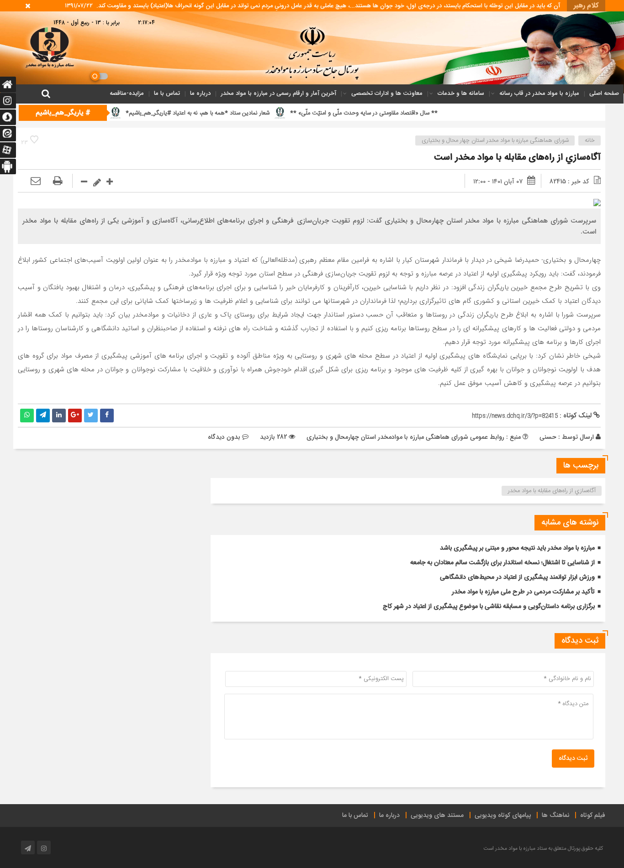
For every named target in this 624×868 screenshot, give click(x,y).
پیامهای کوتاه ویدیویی (503, 815)
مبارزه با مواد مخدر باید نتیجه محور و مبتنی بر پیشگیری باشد (517, 548)
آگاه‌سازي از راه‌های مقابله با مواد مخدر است (517, 157)
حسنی (547, 437)
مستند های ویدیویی (437, 815)
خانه (590, 140)
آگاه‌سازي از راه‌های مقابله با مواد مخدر (552, 491)
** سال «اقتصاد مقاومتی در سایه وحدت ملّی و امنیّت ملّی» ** (399, 113)
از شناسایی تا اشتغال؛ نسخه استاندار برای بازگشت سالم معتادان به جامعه (502, 562)
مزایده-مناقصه (127, 93)
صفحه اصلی (604, 93)
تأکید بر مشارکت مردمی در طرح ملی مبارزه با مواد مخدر (523, 592)
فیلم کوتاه (592, 815)
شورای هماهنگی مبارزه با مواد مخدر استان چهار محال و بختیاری (495, 140)
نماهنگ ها (555, 815)
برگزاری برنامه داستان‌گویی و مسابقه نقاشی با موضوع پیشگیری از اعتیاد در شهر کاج (489, 606)
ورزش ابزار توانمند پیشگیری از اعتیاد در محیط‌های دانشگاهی (517, 577)
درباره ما (200, 93)
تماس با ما (167, 93)
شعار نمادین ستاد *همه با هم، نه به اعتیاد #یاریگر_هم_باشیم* (233, 113)
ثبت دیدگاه (573, 758)
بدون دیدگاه (224, 437)
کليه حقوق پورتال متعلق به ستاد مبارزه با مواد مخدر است (543, 848)
